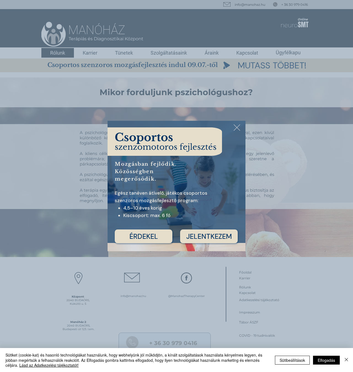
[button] (237, 127)
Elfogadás (326, 360)
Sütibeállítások (292, 360)
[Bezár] (346, 360)
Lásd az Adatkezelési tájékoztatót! (49, 365)
